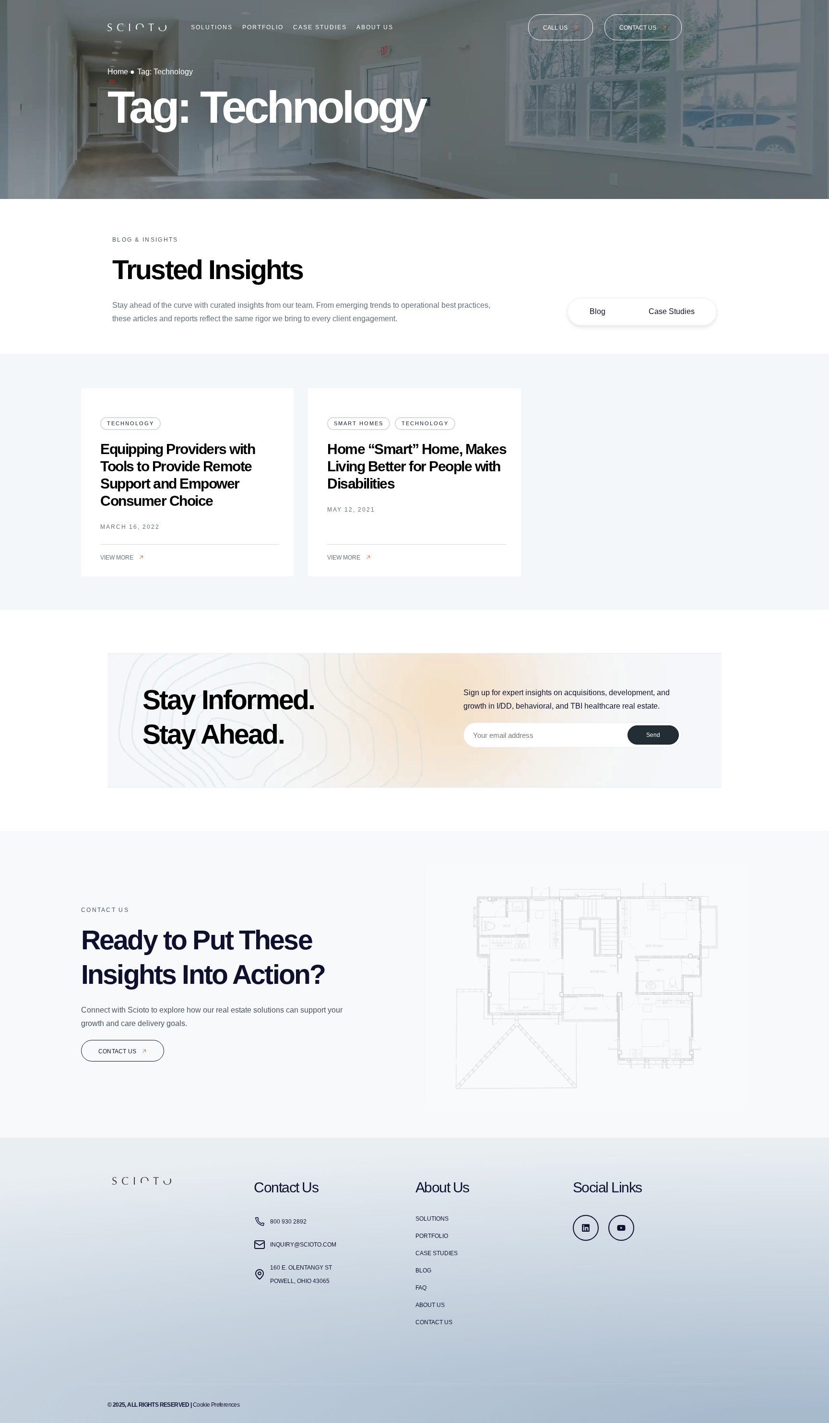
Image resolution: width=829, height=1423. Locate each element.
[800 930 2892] (259, 1221)
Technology (130, 423)
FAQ (420, 1287)
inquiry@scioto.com (303, 1244)
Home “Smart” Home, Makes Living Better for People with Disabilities (416, 466)
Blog (597, 311)
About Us (374, 27)
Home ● (121, 72)
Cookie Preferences (216, 1404)
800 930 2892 (288, 1221)
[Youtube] (621, 1228)
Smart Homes (358, 423)
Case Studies (320, 27)
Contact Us (433, 1322)
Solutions (212, 27)
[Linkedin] (586, 1228)
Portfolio (263, 27)
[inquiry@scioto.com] (259, 1244)
